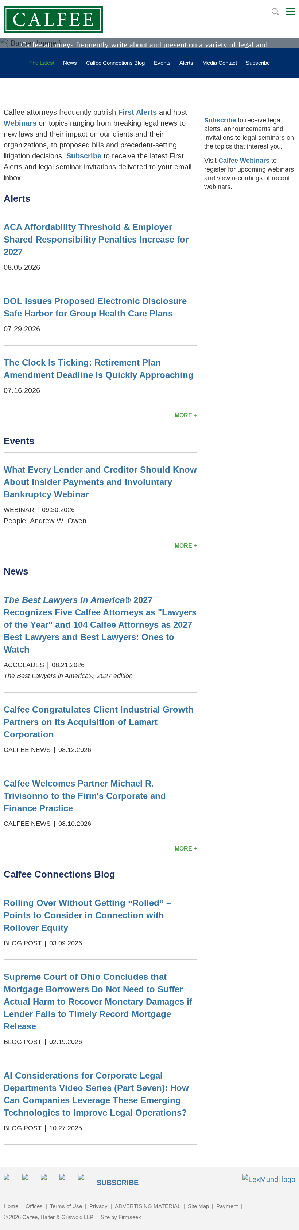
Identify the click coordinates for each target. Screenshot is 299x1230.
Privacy (98, 1206)
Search (275, 11)
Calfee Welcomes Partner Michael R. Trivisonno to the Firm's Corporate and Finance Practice (85, 795)
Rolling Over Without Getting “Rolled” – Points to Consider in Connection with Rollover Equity (87, 915)
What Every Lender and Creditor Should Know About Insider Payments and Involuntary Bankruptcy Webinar (100, 482)
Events (162, 63)
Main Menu (290, 11)
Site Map (198, 1206)
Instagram (66, 1181)
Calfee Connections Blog (115, 63)
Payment (227, 1206)
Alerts (186, 63)
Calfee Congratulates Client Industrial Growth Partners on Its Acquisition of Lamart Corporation (99, 722)
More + (186, 415)
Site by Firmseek (121, 1217)
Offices (34, 1206)
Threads (85, 1181)
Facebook (48, 1181)
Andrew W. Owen (58, 521)
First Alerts (137, 112)
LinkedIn (29, 1181)
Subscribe (258, 63)
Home (11, 1206)
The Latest (41, 63)
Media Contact (219, 63)
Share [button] (11, 1181)
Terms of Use (66, 1206)
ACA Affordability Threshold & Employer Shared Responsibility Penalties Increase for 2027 (96, 239)
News (70, 63)
